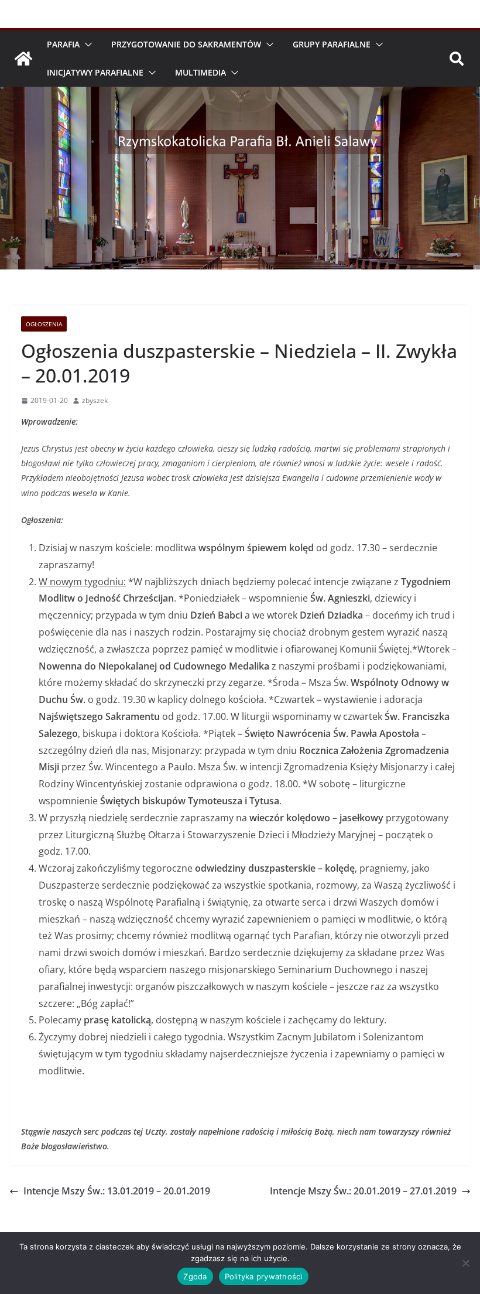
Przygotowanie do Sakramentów (186, 44)
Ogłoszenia (44, 324)
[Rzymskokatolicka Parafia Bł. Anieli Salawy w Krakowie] (23, 59)
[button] (86, 44)
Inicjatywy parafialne (95, 72)
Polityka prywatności (264, 1276)
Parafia (63, 44)
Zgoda (195, 1276)
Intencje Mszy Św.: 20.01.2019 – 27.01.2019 (363, 1190)
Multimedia (200, 72)
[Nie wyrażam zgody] (465, 1263)
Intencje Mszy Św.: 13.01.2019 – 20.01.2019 (116, 1190)
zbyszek (95, 400)
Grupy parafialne (332, 44)
